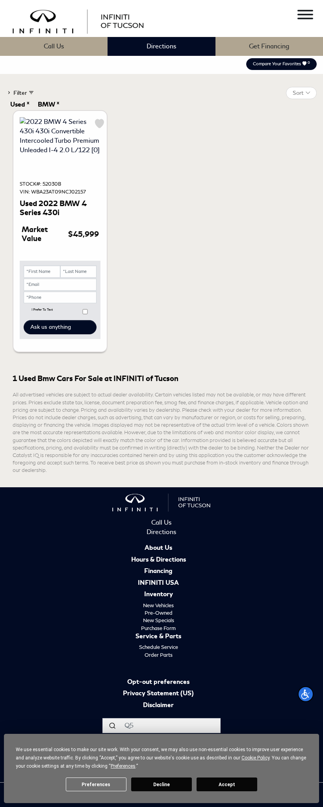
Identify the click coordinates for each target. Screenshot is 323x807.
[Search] (112, 725)
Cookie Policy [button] (255, 758)
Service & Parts (158, 636)
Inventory (158, 594)
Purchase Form (158, 628)
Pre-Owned (159, 613)
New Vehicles (158, 605)
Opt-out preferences (158, 682)
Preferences (96, 784)
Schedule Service (158, 647)
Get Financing (269, 46)
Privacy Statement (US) (158, 693)
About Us (158, 548)
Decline (161, 784)
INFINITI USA (158, 583)
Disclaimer (158, 705)
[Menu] (305, 16)
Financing (158, 571)
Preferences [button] (123, 766)
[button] (306, 694)
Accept (227, 784)
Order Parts (159, 655)
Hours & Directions (158, 560)
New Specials (158, 620)
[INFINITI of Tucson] (78, 20)
